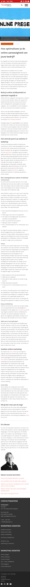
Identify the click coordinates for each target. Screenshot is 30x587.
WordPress (15, 170)
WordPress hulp (5, 541)
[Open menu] (26, 5)
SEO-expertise (4, 359)
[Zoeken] (22, 5)
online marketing (13, 351)
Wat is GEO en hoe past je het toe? (10, 493)
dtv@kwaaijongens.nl (7, 521)
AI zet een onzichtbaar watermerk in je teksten (12, 478)
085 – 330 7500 (6, 520)
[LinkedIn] (26, 1)
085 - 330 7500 (7, 1)
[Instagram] (23, 1)
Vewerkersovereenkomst (5, 579)
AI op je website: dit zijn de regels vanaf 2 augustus (13, 481)
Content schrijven (5, 559)
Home (2, 38)
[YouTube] (28, 1)
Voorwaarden (3, 576)
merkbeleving (22, 310)
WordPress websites (6, 529)
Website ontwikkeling (6, 534)
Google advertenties (7, 152)
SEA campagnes (5, 564)
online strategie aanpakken (14, 119)
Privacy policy (3, 577)
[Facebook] (21, 1)
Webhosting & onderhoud (7, 543)
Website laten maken (6, 532)
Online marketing (5, 557)
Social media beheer (6, 566)
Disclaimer (3, 581)
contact (27, 415)
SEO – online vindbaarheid (7, 561)
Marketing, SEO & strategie (10, 38)
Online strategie (5, 554)
